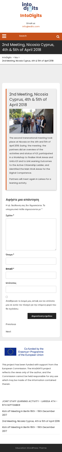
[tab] (4, 36)
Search (58, 36)
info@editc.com (31, 26)
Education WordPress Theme (31, 447)
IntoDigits (31, 15)
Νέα (16, 57)
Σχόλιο (10, 215)
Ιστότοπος (11, 282)
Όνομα (10, 254)
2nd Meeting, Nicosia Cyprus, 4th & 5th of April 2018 (31, 421)
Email (10, 268)
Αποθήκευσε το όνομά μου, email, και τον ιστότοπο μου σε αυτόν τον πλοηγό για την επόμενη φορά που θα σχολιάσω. (31, 304)
